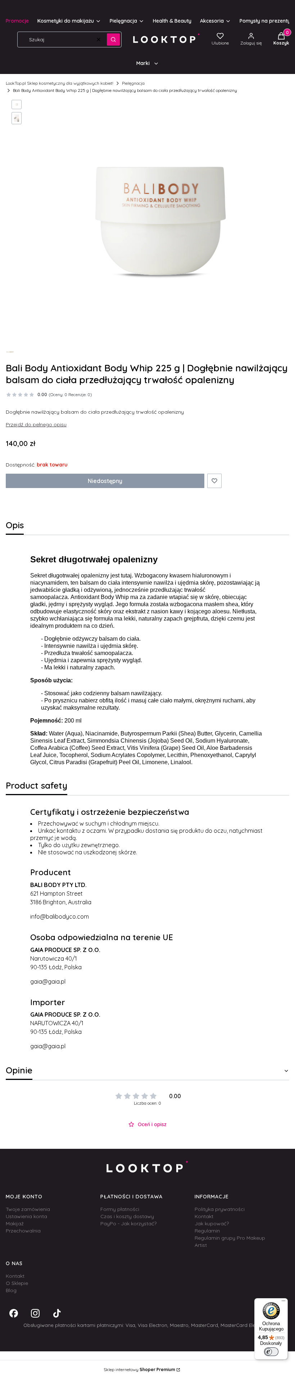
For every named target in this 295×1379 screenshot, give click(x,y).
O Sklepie (17, 1283)
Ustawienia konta (26, 1216)
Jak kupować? (212, 1223)
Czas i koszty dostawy (127, 1216)
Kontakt (204, 1216)
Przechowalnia (23, 1230)
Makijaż (15, 1223)
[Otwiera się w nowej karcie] (14, 1313)
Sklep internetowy (139, 1369)
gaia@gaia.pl (47, 981)
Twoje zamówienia (28, 1209)
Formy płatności (119, 1209)
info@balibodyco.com (59, 916)
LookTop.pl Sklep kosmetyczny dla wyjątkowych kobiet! (59, 83)
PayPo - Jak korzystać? (128, 1223)
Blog (11, 1290)
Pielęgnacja (133, 83)
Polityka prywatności (220, 1209)
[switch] (271, 1351)
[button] (113, 39)
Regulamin (207, 1230)
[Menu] (283, 1302)
